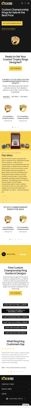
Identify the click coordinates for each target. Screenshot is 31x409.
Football (24, 96)
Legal (4, 394)
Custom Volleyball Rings (15, 322)
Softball (15, 96)
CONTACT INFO (8, 384)
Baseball (6, 96)
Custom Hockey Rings (15, 327)
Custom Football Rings (15, 305)
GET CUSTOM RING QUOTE (12, 23)
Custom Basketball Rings (15, 317)
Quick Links (7, 389)
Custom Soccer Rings (15, 333)
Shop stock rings (8, 29)
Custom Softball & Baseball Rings (15, 311)
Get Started (15, 68)
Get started (15, 293)
